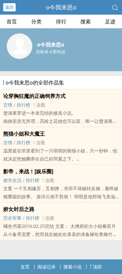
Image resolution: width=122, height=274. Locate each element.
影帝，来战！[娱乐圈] (28, 171)
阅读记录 (46, 267)
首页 (12, 21)
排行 (61, 21)
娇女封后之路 (18, 209)
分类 (36, 21)
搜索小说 (72, 267)
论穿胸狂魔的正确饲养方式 (34, 95)
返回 (9, 7)
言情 (7, 105)
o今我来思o (61, 7)
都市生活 (12, 180)
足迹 (110, 21)
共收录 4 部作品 (50, 52)
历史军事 (12, 218)
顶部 (97, 267)
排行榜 (23, 105)
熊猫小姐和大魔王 (24, 133)
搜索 (85, 21)
